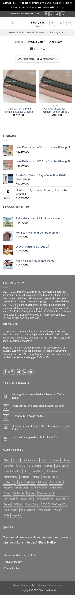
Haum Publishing (12, 471)
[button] (5, 23)
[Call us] (62, 13)
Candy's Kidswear (49, 460)
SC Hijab (18, 504)
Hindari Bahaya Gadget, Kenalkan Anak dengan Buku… (40, 428)
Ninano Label (21, 488)
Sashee (7, 504)
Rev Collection (11, 499)
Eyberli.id (8, 466)
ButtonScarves (30, 460)
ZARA (7, 515)
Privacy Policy (13, 561)
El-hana (65, 460)
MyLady (8, 488)
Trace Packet (12, 568)
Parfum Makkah (39, 488)
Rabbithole (19, 493)
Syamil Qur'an (32, 504)
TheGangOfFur (59, 504)
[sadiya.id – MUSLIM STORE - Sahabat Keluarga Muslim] (37, 23)
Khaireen (24, 477)
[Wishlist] (52, 23)
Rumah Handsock (44, 499)
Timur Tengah (10, 510)
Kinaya (36, 477)
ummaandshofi (27, 510)
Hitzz (26, 471)
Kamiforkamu (10, 477)
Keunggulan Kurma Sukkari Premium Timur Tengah (38, 396)
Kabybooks (52, 471)
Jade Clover (38, 471)
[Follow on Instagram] (46, 13)
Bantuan (40, 33)
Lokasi (30, 33)
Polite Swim (56, 488)
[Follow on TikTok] (51, 13)
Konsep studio (50, 477)
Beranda (18, 41)
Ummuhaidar (44, 510)
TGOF (46, 504)
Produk (21, 33)
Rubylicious (26, 499)
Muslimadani (56, 482)
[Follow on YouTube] (31, 372)
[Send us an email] (57, 13)
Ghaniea (48, 466)
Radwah (31, 493)
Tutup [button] (60, 7)
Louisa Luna (9, 482)
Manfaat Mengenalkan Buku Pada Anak (36, 437)
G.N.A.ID (20, 466)
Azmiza (16, 460)
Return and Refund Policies (20, 555)
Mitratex (42, 482)
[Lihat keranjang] (69, 23)
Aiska (6, 460)
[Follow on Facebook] (6, 372)
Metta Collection (26, 482)
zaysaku (17, 515)
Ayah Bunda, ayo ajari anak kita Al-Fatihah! (38, 405)
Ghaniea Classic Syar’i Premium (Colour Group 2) (19, 110)
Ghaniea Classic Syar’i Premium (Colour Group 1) (56, 110)
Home (12, 33)
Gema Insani (35, 466)
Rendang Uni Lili (46, 493)
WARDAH (59, 510)
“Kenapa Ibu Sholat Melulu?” (29, 416)
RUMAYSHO (62, 499)
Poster (7, 493)
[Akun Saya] (60, 23)
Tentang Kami (57, 33)
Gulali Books (61, 466)
